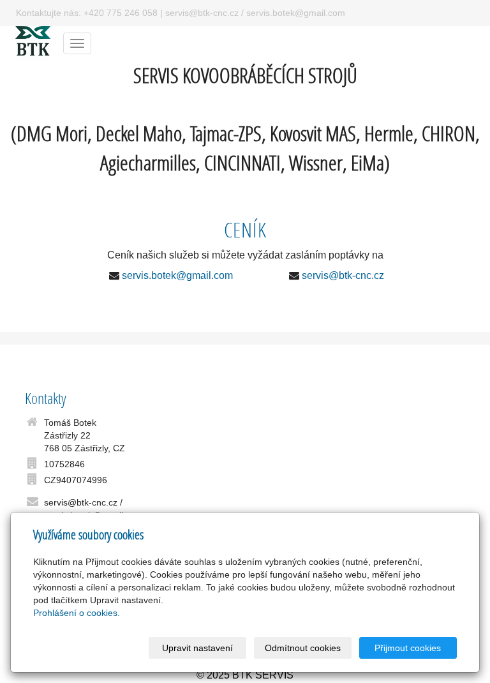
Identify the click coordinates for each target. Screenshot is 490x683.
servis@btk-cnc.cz (343, 275)
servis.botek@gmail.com (177, 275)
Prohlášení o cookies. (76, 613)
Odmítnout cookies (303, 648)
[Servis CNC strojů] (32, 42)
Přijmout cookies (408, 648)
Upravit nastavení (197, 648)
